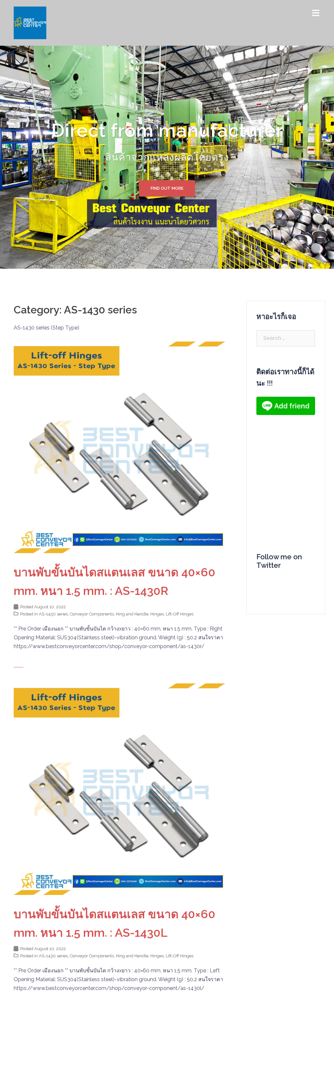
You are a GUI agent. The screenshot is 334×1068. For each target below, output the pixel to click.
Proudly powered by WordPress (52, 1057)
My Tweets (269, 582)
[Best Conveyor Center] (30, 22)
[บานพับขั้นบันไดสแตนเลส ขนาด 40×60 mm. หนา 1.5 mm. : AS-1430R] (119, 447)
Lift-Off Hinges (179, 614)
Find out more (167, 188)
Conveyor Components (92, 614)
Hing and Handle (132, 614)
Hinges (157, 614)
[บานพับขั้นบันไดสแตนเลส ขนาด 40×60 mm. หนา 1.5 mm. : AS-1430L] (119, 789)
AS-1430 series (53, 614)
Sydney (123, 1057)
